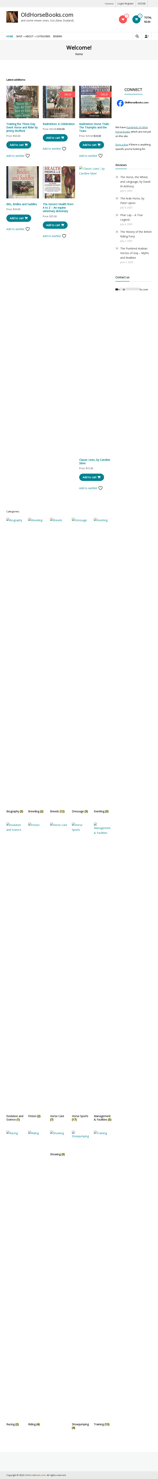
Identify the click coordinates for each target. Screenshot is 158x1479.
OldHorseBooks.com (47, 14)
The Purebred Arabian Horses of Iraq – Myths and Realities (134, 253)
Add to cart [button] (17, 145)
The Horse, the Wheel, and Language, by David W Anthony (135, 181)
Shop (19, 36)
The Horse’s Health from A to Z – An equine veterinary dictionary (58, 207)
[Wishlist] (123, 19)
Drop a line (121, 144)
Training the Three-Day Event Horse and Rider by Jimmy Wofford (22, 127)
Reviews (57, 36)
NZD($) (141, 3)
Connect (109, 3)
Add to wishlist (15, 156)
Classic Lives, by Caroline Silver (94, 461)
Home (9, 36)
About (29, 36)
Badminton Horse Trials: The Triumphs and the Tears (94, 127)
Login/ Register (126, 3)
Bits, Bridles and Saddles (21, 204)
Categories (43, 36)
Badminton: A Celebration (59, 124)
